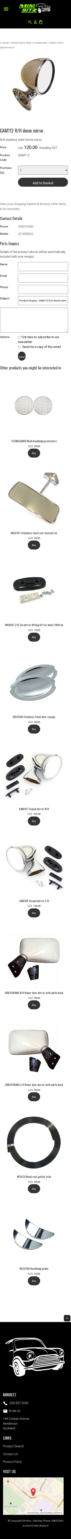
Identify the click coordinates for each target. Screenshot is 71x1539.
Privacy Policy (12, 1462)
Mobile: (4, 234)
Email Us (14, 1411)
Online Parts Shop (21, 42)
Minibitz (26, 1520)
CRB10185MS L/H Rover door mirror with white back (34, 1085)
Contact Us (10, 1454)
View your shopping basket (18, 204)
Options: (5, 337)
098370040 (25, 226)
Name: (4, 264)
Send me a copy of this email (41, 347)
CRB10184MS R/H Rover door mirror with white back (34, 993)
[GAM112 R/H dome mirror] (34, 117)
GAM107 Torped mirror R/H (34, 809)
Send (22, 357)
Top (67, 1318)
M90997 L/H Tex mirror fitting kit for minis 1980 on (34, 625)
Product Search (13, 1446)
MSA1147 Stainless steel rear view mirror (34, 533)
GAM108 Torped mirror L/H (34, 901)
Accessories (40, 42)
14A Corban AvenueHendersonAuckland (16, 1423)
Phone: (4, 226)
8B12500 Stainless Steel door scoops (34, 717)
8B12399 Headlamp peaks (34, 1268)
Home (5, 42)
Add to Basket (43, 183)
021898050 (25, 234)
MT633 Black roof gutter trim (34, 1176)
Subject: (5, 298)
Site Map (38, 1520)
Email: (3, 275)
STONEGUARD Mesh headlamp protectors (34, 441)
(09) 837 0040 (18, 1403)
